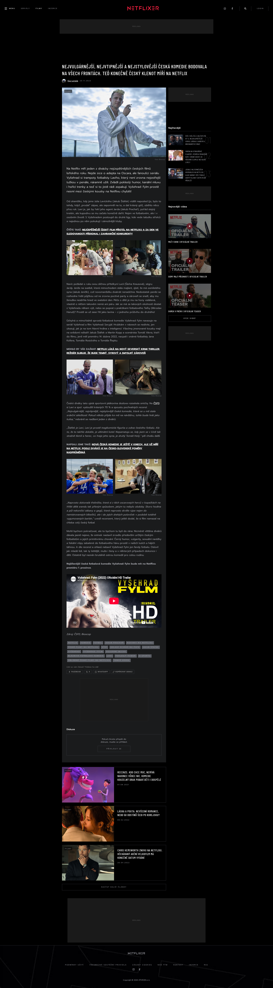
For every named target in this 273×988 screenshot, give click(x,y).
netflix (72, 643)
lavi (109, 656)
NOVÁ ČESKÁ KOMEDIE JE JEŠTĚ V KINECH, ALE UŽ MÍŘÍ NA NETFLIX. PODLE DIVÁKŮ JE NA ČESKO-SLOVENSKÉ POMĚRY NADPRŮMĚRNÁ (112, 448)
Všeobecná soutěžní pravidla (108, 965)
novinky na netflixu (140, 643)
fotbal (98, 643)
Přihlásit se (114, 749)
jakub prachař (115, 643)
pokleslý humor (126, 656)
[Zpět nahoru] (265, 980)
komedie (85, 643)
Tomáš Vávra (122, 660)
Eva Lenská (73, 80)
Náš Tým (163, 965)
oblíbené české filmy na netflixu (89, 660)
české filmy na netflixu (83, 647)
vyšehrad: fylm (93, 651)
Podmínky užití (74, 965)
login (260, 8)
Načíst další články (114, 887)
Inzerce (193, 965)
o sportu (144, 656)
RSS (206, 965)
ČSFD (156, 403)
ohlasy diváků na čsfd (124, 647)
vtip (104, 647)
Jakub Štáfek (151, 647)
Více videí (189, 318)
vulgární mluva (116, 651)
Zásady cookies (142, 965)
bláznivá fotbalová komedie (86, 656)
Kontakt (178, 965)
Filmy (68, 91)
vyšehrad (74, 651)
